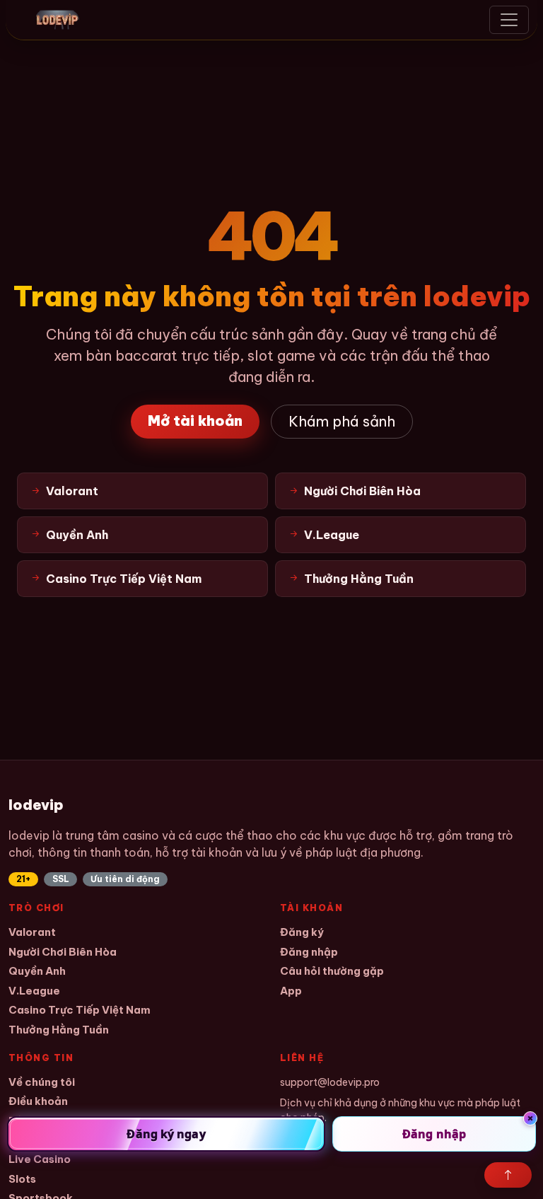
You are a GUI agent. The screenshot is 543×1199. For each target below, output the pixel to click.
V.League (34, 990)
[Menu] (509, 20)
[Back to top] (508, 1175)
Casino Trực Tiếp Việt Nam (79, 1009)
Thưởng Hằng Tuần (58, 1029)
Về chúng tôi (41, 1082)
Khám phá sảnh (341, 421)
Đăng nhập (309, 951)
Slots (22, 1179)
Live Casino (39, 1159)
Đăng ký (302, 932)
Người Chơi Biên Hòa (62, 951)
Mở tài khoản (195, 420)
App (291, 990)
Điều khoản (38, 1101)
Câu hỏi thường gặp (332, 971)
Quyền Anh (37, 971)
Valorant (32, 932)
